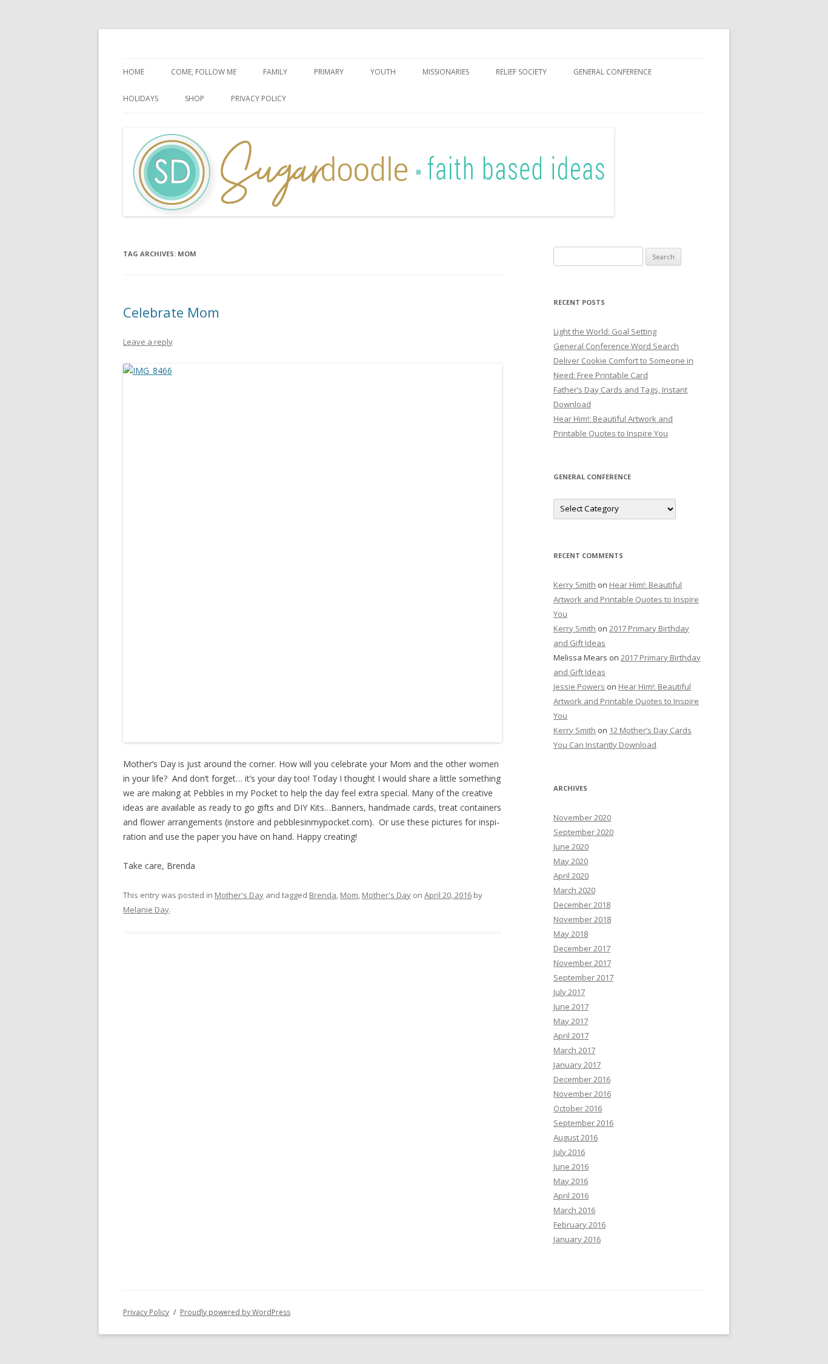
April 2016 (571, 1195)
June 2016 (571, 1166)
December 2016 (581, 1079)
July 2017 (569, 991)
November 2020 (582, 817)
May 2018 (570, 933)
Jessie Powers (579, 686)
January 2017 (577, 1064)
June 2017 (571, 1006)
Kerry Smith (574, 584)
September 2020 (583, 832)
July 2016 (569, 1151)
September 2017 (583, 977)
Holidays (140, 98)
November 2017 (582, 962)
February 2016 (579, 1224)
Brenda (322, 895)
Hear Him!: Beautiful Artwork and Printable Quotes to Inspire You (626, 599)
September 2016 (583, 1122)
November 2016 (582, 1093)
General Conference (612, 72)
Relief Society (521, 72)
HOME (133, 72)
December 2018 (581, 904)
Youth (383, 72)
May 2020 (570, 861)
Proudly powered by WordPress (235, 1312)
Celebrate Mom (171, 312)
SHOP (194, 98)
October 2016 (577, 1108)
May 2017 (570, 1021)
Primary (329, 72)
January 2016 (577, 1239)
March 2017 (574, 1050)
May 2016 (570, 1181)
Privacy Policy (258, 98)
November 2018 (582, 919)
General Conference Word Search (616, 346)
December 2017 (581, 948)
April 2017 (571, 1035)
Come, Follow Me (203, 72)
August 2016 (575, 1137)
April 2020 (571, 875)
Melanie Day (146, 909)
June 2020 (571, 846)
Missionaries (445, 72)
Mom (349, 895)
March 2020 (574, 890)
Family (275, 72)
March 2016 (574, 1210)
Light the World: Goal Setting (604, 331)
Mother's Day (239, 895)
